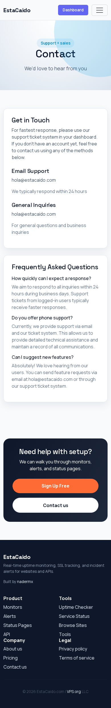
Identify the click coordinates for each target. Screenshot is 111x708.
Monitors (12, 607)
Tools (65, 634)
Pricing (10, 658)
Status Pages (17, 625)
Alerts (9, 616)
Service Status (74, 616)
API (6, 634)
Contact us (55, 505)
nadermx (25, 581)
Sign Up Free (55, 486)
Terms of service (76, 658)
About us (12, 649)
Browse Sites (73, 625)
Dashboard (73, 9)
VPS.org (74, 691)
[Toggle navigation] (100, 10)
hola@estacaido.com (34, 180)
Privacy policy (73, 649)
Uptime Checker (76, 607)
